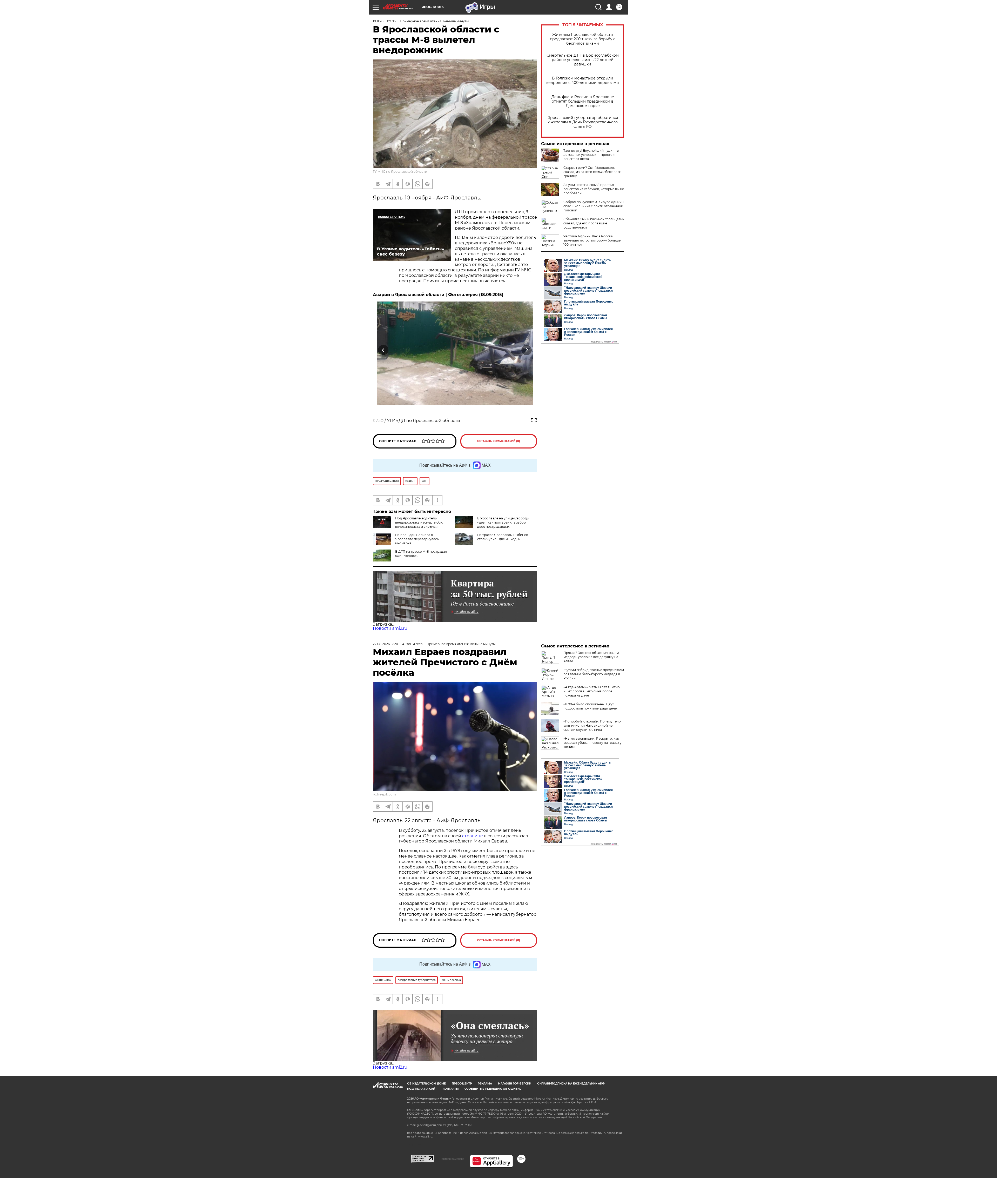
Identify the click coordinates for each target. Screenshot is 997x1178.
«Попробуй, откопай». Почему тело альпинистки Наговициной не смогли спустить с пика (592, 725)
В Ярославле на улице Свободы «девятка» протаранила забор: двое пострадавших (503, 522)
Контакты (451, 1088)
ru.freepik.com (384, 794)
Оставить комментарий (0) (498, 441)
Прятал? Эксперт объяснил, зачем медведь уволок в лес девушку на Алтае (591, 657)
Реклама (485, 1083)
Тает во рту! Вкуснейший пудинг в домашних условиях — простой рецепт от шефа (591, 155)
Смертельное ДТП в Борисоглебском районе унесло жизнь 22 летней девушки (583, 59)
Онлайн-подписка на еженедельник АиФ (571, 1083)
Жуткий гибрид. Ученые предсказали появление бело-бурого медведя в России (593, 674)
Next (526, 350)
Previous (383, 350)
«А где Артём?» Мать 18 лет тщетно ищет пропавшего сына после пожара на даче (591, 691)
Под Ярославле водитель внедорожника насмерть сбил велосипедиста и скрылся (419, 522)
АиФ (379, 421)
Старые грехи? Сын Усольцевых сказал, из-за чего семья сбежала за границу (592, 172)
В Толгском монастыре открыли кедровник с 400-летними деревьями (582, 80)
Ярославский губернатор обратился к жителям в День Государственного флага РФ (583, 122)
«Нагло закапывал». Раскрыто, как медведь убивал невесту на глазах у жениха (592, 743)
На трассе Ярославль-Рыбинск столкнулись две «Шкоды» (502, 537)
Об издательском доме (426, 1083)
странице (472, 835)
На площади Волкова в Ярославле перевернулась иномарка (417, 539)
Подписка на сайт (422, 1088)
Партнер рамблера (452, 1158)
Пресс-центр (462, 1083)
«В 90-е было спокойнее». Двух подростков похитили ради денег (590, 706)
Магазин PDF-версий (514, 1083)
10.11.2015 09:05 (384, 21)
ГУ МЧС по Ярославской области (400, 171)
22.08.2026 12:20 (385, 644)
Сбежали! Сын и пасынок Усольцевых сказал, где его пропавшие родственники (593, 223)
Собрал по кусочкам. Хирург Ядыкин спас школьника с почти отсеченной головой (593, 206)
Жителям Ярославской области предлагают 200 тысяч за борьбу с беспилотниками (582, 39)
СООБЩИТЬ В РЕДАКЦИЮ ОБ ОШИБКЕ (492, 1088)
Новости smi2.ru (390, 628)
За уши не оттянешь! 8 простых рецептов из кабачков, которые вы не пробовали (593, 189)
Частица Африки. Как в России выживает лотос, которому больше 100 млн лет (592, 240)
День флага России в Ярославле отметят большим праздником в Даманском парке (582, 101)
